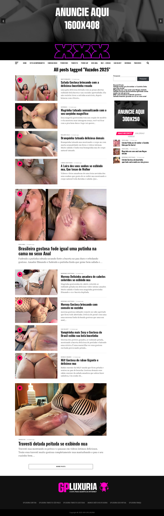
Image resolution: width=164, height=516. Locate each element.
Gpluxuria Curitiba (29, 502)
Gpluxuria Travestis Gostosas (74, 502)
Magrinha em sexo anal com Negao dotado (129, 90)
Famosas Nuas (52, 63)
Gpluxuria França (135, 502)
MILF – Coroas (106, 63)
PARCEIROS (137, 63)
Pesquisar (116, 76)
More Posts (60, 466)
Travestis (74, 63)
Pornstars (64, 63)
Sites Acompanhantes (37, 63)
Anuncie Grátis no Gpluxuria (97, 502)
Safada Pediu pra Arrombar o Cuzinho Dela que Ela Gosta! (130, 87)
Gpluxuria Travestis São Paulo (50, 502)
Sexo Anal (94, 63)
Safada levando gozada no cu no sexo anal (129, 96)
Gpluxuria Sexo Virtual (118, 502)
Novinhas (128, 63)
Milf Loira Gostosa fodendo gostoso (127, 95)
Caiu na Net (117, 63)
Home (25, 63)
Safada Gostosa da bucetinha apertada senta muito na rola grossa (130, 92)
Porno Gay (84, 63)
